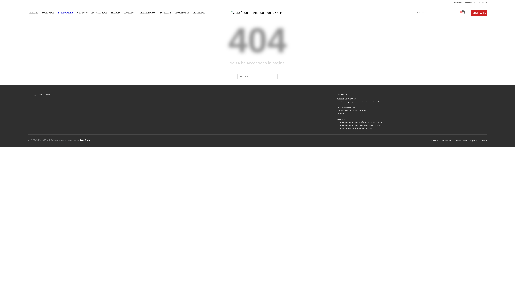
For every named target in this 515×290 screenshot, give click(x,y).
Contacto (484, 140)
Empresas (473, 140)
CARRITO (468, 3)
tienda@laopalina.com (352, 102)
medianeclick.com (84, 140)
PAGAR (477, 3)
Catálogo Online (461, 140)
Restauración (446, 140)
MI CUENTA (458, 3)
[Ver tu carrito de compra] (463, 12)
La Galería (434, 140)
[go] (452, 12)
